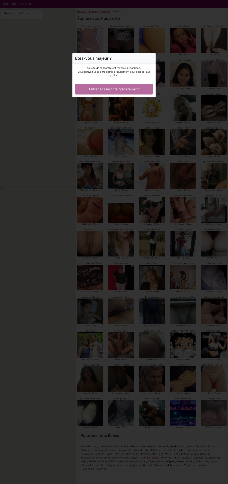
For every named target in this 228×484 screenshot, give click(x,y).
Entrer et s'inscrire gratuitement (114, 89)
